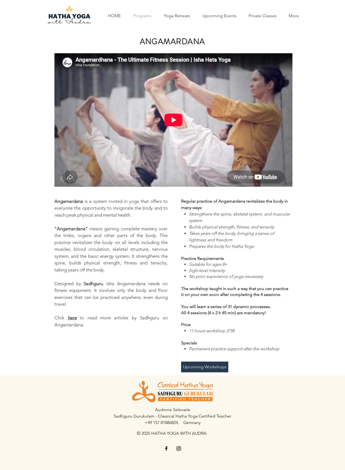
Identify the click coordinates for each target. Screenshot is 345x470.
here (72, 317)
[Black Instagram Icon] (179, 448)
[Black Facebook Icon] (166, 448)
